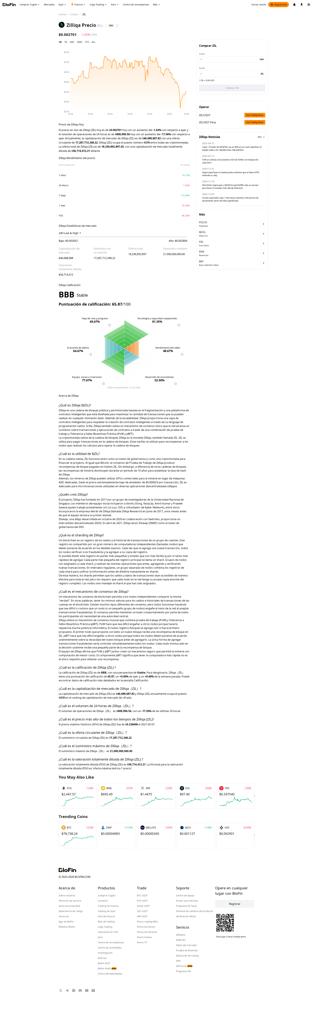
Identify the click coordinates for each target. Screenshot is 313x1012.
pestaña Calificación (135, 680)
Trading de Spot (106, 911)
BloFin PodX (107, 968)
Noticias (102, 958)
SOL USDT (142, 911)
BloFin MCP (104, 963)
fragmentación (154, 410)
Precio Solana (144, 937)
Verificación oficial (186, 916)
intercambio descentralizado (76, 523)
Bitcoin (104, 463)
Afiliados (180, 934)
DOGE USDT (143, 905)
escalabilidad (130, 418)
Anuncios (64, 916)
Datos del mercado (186, 945)
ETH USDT (142, 900)
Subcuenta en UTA (108, 931)
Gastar (202, 53)
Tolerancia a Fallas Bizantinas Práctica (93, 434)
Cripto (74, 14)
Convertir (103, 900)
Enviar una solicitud (187, 900)
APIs (178, 960)
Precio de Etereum (147, 931)
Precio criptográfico (147, 921)
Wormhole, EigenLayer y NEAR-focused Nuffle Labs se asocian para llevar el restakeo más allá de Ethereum (230, 186)
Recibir (202, 68)
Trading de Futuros (108, 905)
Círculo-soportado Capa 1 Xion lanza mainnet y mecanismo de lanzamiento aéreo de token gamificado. (230, 199)
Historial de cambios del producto (194, 911)
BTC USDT (142, 895)
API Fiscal (184, 966)
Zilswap (63, 519)
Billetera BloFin (67, 926)
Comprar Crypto (106, 895)
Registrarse (280, 4)
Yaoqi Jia (148, 503)
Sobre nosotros (67, 895)
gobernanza (138, 459)
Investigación (105, 952)
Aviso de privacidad (69, 905)
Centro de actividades (110, 947)
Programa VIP (183, 971)
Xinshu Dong (134, 503)
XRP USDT (142, 916)
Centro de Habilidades (110, 973)
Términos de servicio (70, 900)
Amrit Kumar (163, 503)
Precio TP (142, 942)
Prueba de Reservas (187, 950)
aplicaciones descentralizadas (148, 486)
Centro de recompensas (111, 942)
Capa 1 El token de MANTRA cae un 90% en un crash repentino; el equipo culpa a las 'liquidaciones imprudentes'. (231, 148)
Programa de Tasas (186, 905)
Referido (180, 939)
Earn (100, 937)
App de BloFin (66, 921)
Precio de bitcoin (146, 926)
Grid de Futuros (106, 916)
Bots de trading (106, 921)
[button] (254, 796)
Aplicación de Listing (187, 955)
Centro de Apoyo (185, 895)
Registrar (234, 904)
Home (62, 14)
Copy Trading (105, 926)
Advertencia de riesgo (71, 911)
